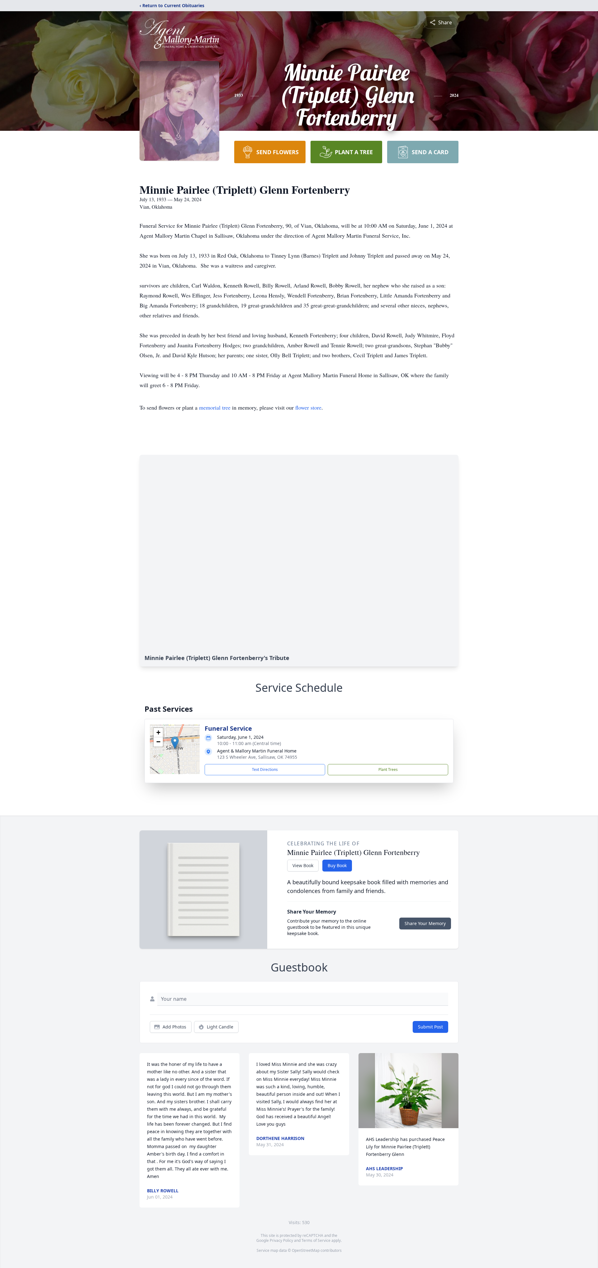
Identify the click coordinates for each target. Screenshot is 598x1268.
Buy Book (337, 865)
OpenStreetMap (306, 1250)
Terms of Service (315, 1240)
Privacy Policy (281, 1240)
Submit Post (430, 1027)
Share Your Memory (425, 923)
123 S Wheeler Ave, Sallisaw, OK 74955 (257, 757)
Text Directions (265, 769)
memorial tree (214, 407)
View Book (302, 865)
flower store (308, 407)
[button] (175, 742)
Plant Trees (388, 769)
